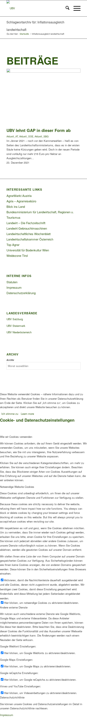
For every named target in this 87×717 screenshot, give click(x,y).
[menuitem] (65, 8)
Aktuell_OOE (26, 136)
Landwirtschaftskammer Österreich (29, 239)
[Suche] (65, 8)
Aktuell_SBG (42, 136)
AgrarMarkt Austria (19, 195)
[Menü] (75, 8)
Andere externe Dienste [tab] (14, 607)
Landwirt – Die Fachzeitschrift (25, 223)
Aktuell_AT (12, 136)
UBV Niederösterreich (19, 332)
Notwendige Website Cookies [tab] (17, 487)
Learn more (27, 414)
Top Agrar (12, 244)
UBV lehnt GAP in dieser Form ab (38, 130)
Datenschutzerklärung (21, 293)
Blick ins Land (15, 206)
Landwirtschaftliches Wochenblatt (28, 234)
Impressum (14, 287)
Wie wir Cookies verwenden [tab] (16, 437)
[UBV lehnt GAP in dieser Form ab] (43, 71)
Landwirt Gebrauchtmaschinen (26, 228)
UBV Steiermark (15, 326)
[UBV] (36, 8)
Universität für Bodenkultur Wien (27, 250)
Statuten (11, 282)
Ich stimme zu (9, 414)
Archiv (10, 360)
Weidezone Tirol (17, 255)
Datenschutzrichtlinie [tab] (12, 697)
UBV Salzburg (14, 319)
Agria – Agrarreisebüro (21, 201)
